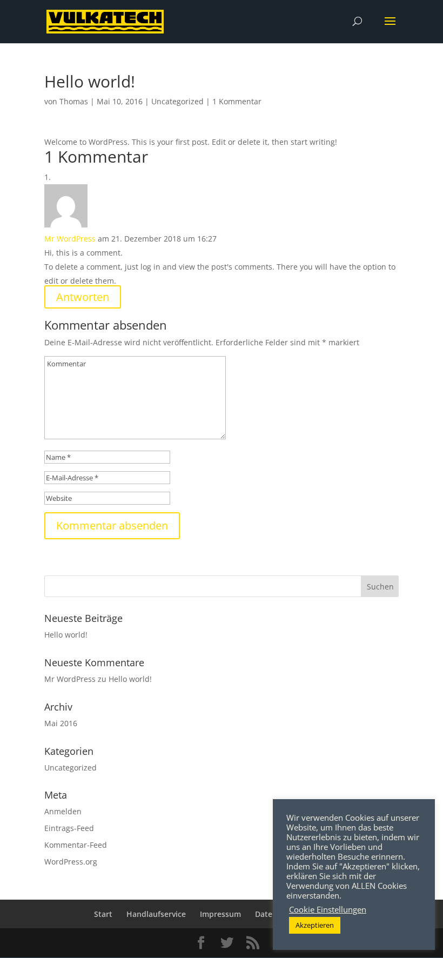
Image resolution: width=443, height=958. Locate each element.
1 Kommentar (236, 101)
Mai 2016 (60, 723)
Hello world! (66, 634)
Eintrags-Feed (69, 828)
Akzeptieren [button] (315, 925)
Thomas (73, 101)
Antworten (82, 297)
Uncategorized (177, 101)
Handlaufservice (156, 914)
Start (103, 914)
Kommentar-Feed (75, 845)
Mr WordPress (70, 238)
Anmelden (63, 811)
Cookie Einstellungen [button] (327, 909)
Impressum (220, 914)
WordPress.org (70, 861)
